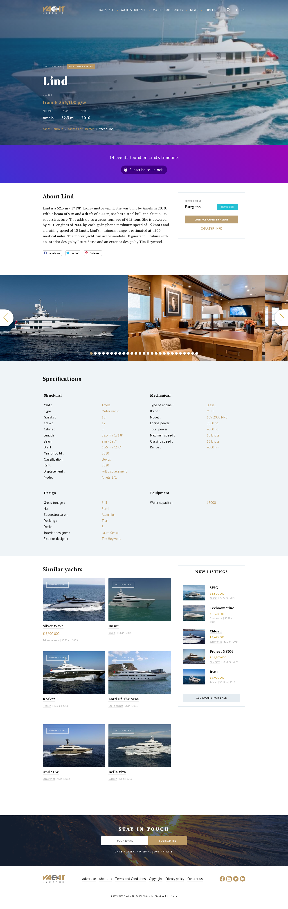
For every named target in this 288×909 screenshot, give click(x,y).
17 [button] (156, 353)
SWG (214, 587)
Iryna (214, 671)
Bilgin (111, 632)
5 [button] (107, 353)
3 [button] (99, 353)
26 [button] (192, 353)
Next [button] (281, 317)
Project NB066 (221, 651)
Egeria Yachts (115, 705)
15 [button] (148, 353)
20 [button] (168, 353)
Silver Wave (53, 625)
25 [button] (188, 353)
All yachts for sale (211, 697)
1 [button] (91, 353)
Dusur (113, 625)
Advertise (89, 879)
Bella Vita (117, 771)
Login (240, 10)
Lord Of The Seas (123, 698)
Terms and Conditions (130, 879)
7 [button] (115, 353)
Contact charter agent (211, 219)
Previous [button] (7, 317)
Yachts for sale (133, 10)
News (194, 10)
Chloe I (216, 631)
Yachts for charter (168, 10)
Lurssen (112, 778)
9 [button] (123, 353)
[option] (64, 318)
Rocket (49, 698)
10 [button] (127, 353)
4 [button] (103, 353)
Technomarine (222, 608)
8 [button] (119, 353)
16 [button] (152, 353)
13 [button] (140, 353)
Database (106, 10)
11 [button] (131, 353)
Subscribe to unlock (146, 169)
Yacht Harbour (54, 10)
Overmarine (216, 618)
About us (105, 879)
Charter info (211, 228)
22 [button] (176, 353)
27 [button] (196, 353)
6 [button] (111, 353)
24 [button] (184, 353)
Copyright (155, 879)
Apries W (51, 771)
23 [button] (180, 353)
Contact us (195, 879)
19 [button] (164, 353)
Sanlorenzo (49, 778)
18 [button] (160, 353)
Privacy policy (175, 879)
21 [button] (172, 353)
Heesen (47, 705)
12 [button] (136, 353)
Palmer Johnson (51, 640)
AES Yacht (215, 662)
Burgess (193, 206)
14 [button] (144, 353)
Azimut (213, 598)
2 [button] (95, 353)
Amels (48, 117)
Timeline (211, 10)
